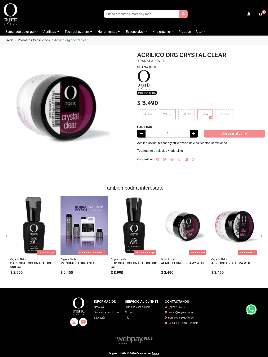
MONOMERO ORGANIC (77, 263)
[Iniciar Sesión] (249, 14)
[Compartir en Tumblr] (179, 159)
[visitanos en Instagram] (74, 322)
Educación (100, 317)
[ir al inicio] (79, 303)
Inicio (10, 40)
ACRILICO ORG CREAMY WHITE (183, 263)
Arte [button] (199, 32)
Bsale (155, 353)
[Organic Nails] (24, 14)
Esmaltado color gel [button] (20, 32)
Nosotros (99, 307)
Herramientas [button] (107, 32)
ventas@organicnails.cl (181, 312)
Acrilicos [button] (49, 32)
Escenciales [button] (135, 32)
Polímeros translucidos (34, 40)
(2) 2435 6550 (177, 307)
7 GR (205, 114)
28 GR (167, 114)
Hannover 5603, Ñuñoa (181, 317)
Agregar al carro (234, 133)
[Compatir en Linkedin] (186, 159)
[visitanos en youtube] (83, 322)
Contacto (130, 312)
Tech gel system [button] (77, 32)
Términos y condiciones (138, 307)
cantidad (144, 127)
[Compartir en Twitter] (165, 159)
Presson (184, 32)
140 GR (147, 114)
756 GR (224, 114)
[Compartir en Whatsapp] (193, 159)
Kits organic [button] (161, 32)
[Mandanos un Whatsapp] (251, 309)
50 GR (187, 114)
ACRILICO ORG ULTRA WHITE (232, 263)
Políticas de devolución (106, 312)
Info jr (128, 317)
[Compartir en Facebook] (158, 159)
